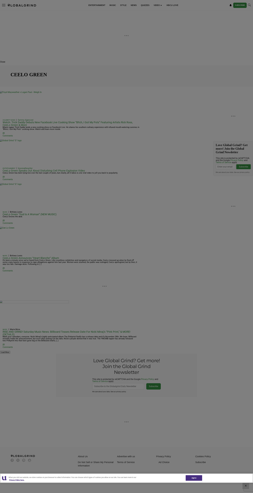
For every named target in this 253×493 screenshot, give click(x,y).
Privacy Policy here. (16, 480)
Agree (194, 478)
